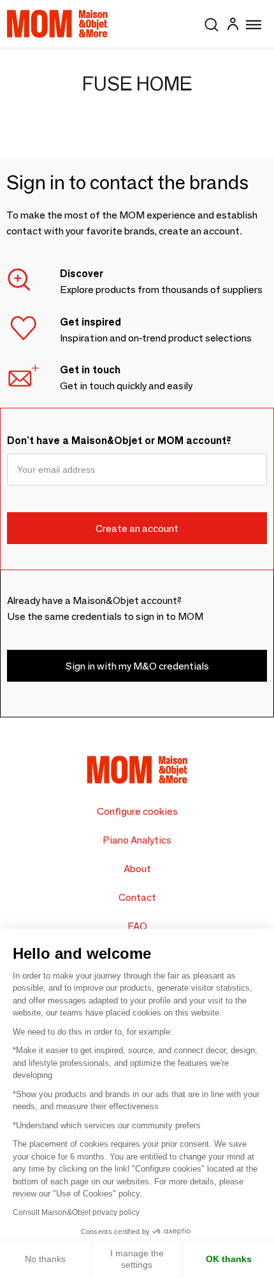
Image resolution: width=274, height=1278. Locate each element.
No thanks (45, 1259)
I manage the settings (137, 1259)
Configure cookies (137, 811)
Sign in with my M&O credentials (137, 666)
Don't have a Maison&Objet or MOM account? (119, 440)
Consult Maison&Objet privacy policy (76, 1212)
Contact (137, 897)
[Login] (232, 26)
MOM (57, 23)
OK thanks (229, 1259)
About (137, 869)
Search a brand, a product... (212, 22)
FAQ (137, 926)
